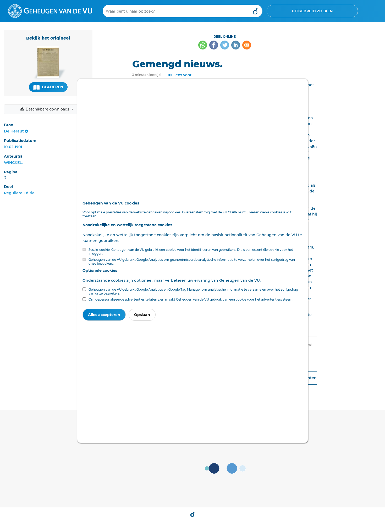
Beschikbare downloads (47, 109)
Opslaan (142, 314)
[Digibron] (50, 10)
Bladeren (52, 87)
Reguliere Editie (19, 193)
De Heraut (14, 131)
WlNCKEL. (13, 162)
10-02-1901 (13, 147)
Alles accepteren (104, 314)
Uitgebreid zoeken (312, 11)
